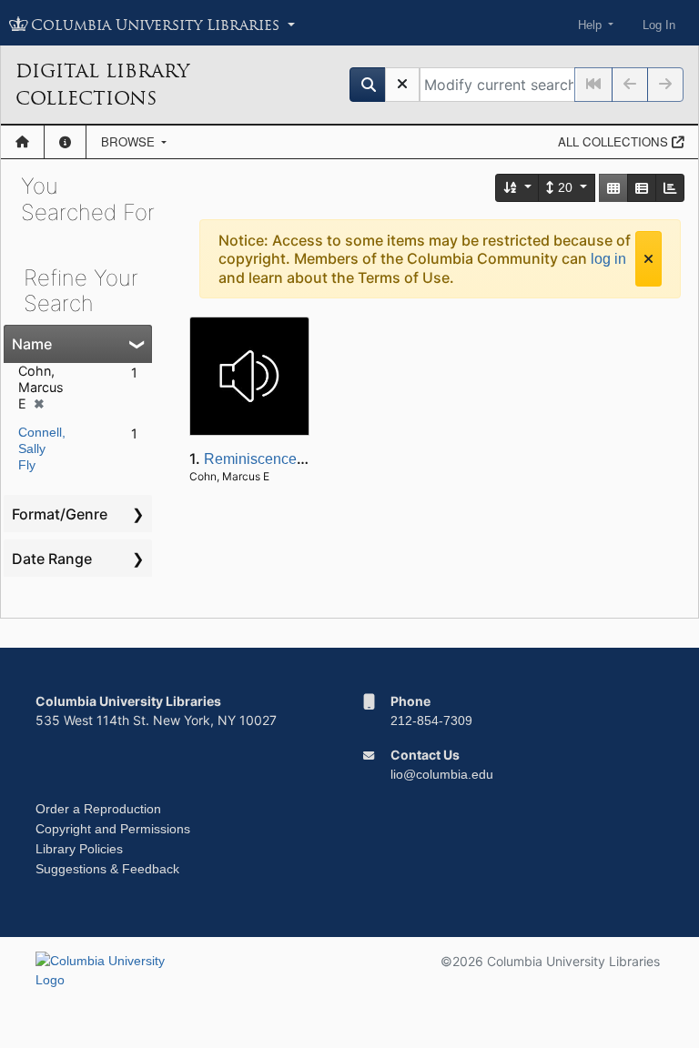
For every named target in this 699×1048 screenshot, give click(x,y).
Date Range (52, 558)
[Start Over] (402, 84)
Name (32, 344)
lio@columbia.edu (441, 774)
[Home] (22, 142)
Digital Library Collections (102, 84)
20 (565, 187)
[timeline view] (669, 188)
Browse (129, 141)
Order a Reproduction (98, 808)
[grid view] (613, 188)
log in (608, 259)
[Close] (648, 259)
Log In (659, 25)
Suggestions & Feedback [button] (107, 869)
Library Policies (79, 848)
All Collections (615, 141)
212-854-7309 (431, 720)
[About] (65, 142)
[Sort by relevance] (518, 188)
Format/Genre (59, 514)
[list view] (641, 188)
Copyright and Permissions (112, 828)
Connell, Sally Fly (42, 448)
